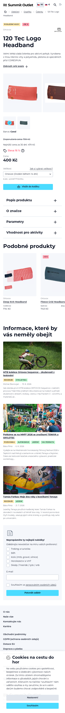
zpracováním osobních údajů (41, 585)
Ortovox (7, 30)
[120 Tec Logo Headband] (22, 93)
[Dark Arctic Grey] (23, 122)
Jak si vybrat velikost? (41, 169)
